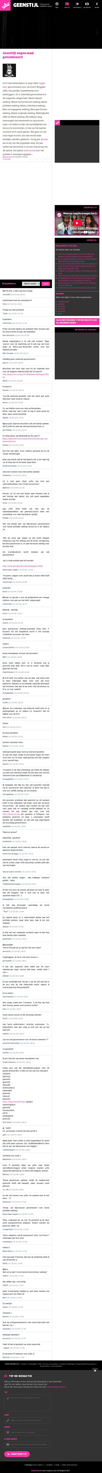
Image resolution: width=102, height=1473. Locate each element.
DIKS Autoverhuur (69, 1465)
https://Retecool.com (11, 814)
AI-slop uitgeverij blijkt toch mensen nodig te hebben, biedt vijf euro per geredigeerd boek (77, 260)
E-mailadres (10, 1439)
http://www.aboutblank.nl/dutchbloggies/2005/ (23, 566)
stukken (49, 1465)
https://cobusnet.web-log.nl (14, 1102)
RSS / (41, 1364)
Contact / (24, 1364)
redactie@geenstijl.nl (56, 1387)
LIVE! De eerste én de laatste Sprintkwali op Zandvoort (78, 276)
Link (6, 1415)
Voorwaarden (56, 1366)
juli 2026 (61, 304)
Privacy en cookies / (51, 1364)
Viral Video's (38, 1465)
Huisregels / (33, 1364)
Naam (7, 1427)
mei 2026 (61, 309)
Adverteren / (45, 1366)
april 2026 (61, 311)
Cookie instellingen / (68, 1364)
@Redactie (7, 157)
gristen (44, 139)
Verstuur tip (19, 1454)
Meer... (60, 314)
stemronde (29, 150)
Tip (5, 1392)
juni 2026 (61, 306)
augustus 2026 (63, 302)
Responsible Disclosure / (87, 1364)
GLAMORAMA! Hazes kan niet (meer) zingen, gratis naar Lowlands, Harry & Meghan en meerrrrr (77, 279)
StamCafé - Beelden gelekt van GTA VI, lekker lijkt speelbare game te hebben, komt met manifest (76, 255)
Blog (57, 1465)
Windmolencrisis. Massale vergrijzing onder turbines (77, 288)
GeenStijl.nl (36, 1471)
